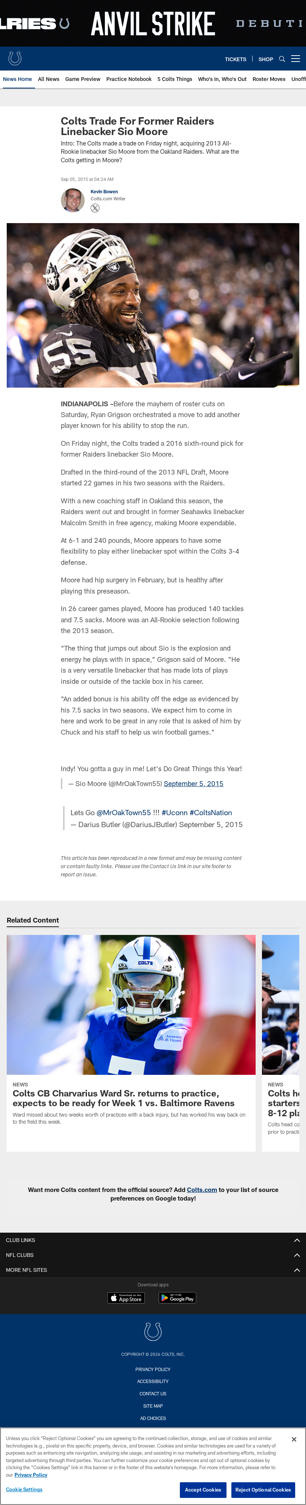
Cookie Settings (24, 1489)
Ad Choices (153, 1418)
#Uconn (175, 812)
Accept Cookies (203, 1490)
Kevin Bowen (104, 191)
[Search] (282, 59)
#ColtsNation (211, 812)
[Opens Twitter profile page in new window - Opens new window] (95, 208)
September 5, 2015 (194, 783)
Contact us (153, 1393)
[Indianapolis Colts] (153, 1333)
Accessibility (153, 1381)
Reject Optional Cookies (263, 1490)
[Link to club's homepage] (15, 56)
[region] (153, 1466)
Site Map (153, 1405)
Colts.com (202, 1189)
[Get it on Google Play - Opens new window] (177, 1301)
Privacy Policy (153, 1369)
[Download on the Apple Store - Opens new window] (126, 1298)
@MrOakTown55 (124, 812)
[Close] (294, 1439)
